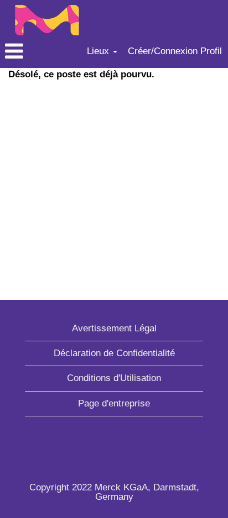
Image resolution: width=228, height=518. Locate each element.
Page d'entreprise (114, 403)
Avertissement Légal (114, 328)
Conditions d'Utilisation (114, 378)
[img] (76, 17)
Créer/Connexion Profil (175, 51)
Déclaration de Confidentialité (114, 353)
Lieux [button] (99, 51)
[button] (38, 51)
